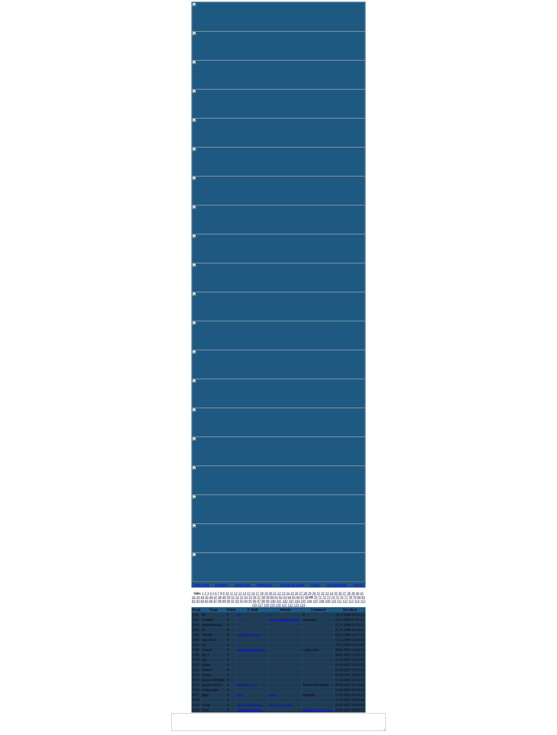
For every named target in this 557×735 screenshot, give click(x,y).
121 (284, 605)
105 (303, 601)
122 (290, 605)
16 (253, 593)
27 (301, 593)
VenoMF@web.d (249, 635)
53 (241, 597)
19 (266, 593)
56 (254, 597)
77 (346, 597)
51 (233, 597)
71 (320, 597)
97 (259, 601)
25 (292, 593)
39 (353, 593)
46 (211, 597)
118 (266, 605)
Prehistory (222, 585)
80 (359, 597)
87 (215, 601)
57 (259, 597)
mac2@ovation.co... (251, 705)
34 (331, 593)
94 (246, 601)
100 (272, 601)
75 (337, 597)
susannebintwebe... (250, 710)
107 (315, 601)
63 (285, 597)
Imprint (358, 585)
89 (224, 601)
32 (322, 593)
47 (215, 597)
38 (349, 593)
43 (198, 597)
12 (235, 593)
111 (339, 601)
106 (309, 601)
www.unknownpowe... (285, 620)
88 (219, 601)
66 (298, 597)
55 (250, 597)
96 (254, 601)
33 (327, 593)
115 (362, 601)
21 (275, 593)
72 (324, 597)
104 (297, 601)
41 (362, 593)
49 (224, 597)
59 (267, 597)
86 (211, 601)
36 (340, 593)
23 (283, 593)
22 (279, 593)
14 (244, 593)
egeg (272, 695)
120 (278, 605)
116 (254, 605)
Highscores (264, 585)
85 (206, 601)
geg (239, 695)
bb (239, 615)
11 (231, 593)
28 (305, 593)
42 (193, 597)
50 (228, 597)
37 (344, 593)
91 (233, 601)
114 (356, 601)
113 (351, 601)
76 (341, 597)
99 (267, 601)
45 (206, 597)
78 (350, 597)
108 (321, 601)
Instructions (243, 585)
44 (202, 597)
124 (302, 605)
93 (241, 601)
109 (327, 601)
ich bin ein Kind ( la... (318, 710)
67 (302, 597)
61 (276, 597)
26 (296, 593)
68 (307, 597)
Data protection (336, 585)
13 (240, 593)
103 (291, 601)
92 (237, 601)
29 (309, 593)
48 (219, 597)
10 (227, 593)
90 (228, 601)
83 (198, 601)
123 (296, 605)
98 (263, 601)
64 (289, 597)
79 (354, 597)
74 (333, 597)
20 (270, 593)
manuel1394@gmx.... (252, 650)
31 (318, 593)
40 (357, 593)
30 (314, 593)
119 (272, 605)
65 (293, 597)
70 (315, 597)
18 (261, 593)
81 (363, 597)
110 (333, 601)
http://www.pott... (281, 705)
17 (257, 593)
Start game (202, 585)
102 (285, 601)
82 (193, 601)
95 (250, 601)
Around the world (292, 585)
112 (345, 601)
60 (272, 597)
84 (202, 601)
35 (335, 593)
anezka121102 (247, 685)
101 (279, 601)
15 (248, 593)
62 (280, 597)
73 (328, 597)
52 (237, 597)
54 (246, 597)
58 (263, 597)
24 (288, 593)
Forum (315, 585)
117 (260, 605)
